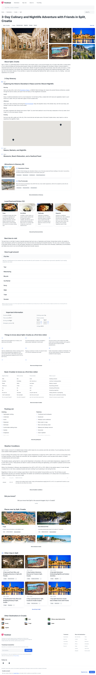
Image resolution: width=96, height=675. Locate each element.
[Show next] (69, 500)
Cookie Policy (16, 673)
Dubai (76, 646)
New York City (77, 636)
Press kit (65, 646)
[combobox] (47, 7)
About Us (65, 639)
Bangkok (76, 650)
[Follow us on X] (9, 663)
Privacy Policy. (16, 655)
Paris (86, 636)
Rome (86, 639)
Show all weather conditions (36, 489)
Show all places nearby (36, 546)
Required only (84, 672)
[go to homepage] (6, 3)
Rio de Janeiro (87, 650)
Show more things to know (36, 365)
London (76, 639)
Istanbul (86, 646)
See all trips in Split (36, 609)
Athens (76, 643)
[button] (36, 83)
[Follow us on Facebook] (11, 663)
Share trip (92, 25)
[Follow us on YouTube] (7, 663)
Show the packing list (36, 439)
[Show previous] (3, 500)
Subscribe (28, 650)
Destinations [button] (16, 2)
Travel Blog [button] (39, 2)
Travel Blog (65, 641)
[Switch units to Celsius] (67, 477)
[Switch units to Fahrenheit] (69, 477)
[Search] (91, 7)
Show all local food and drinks (36, 231)
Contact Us (65, 643)
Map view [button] (24, 2)
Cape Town (87, 648)
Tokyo (76, 641)
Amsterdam (87, 643)
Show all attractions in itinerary (36, 194)
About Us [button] (32, 2)
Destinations (65, 636)
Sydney (76, 648)
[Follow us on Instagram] (5, 663)
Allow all (92, 672)
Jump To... (87, 12)
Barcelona (86, 641)
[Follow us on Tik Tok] (3, 663)
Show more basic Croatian (36, 402)
